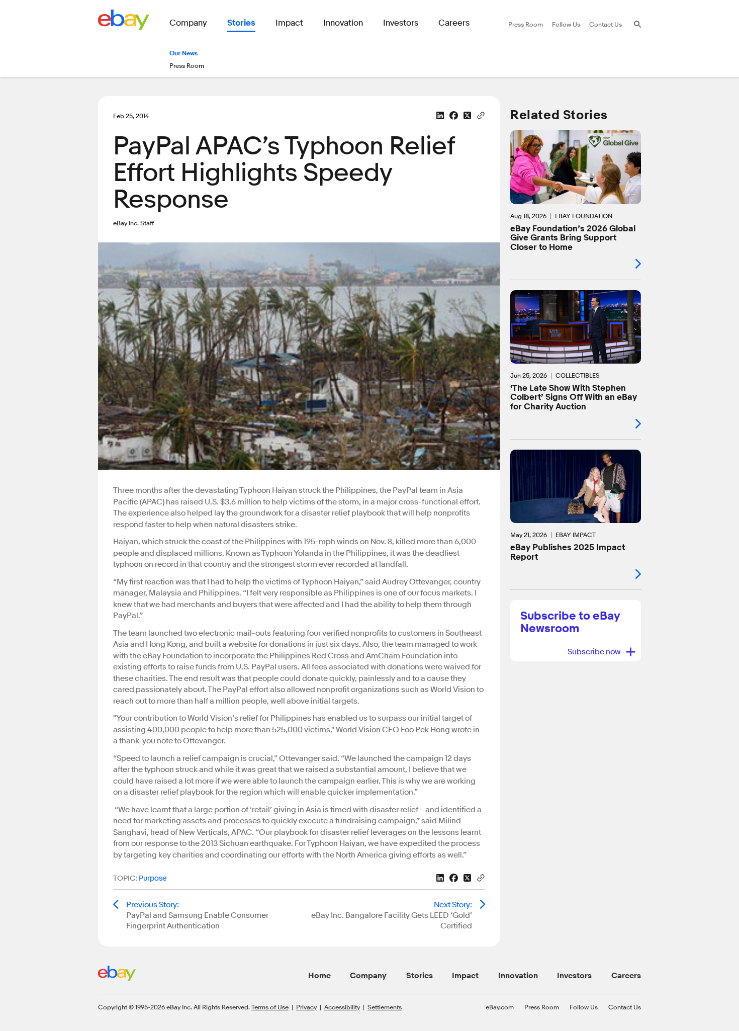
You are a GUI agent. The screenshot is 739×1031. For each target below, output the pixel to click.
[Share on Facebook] (453, 115)
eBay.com (500, 1007)
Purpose (153, 878)
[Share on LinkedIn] (440, 115)
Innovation (518, 976)
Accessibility (342, 1007)
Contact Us (624, 1007)
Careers (626, 976)
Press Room (541, 1007)
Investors (574, 976)
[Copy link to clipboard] (481, 114)
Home (319, 976)
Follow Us (584, 1007)
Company (368, 976)
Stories (419, 976)
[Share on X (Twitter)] (467, 115)
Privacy (306, 1007)
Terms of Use (270, 1007)
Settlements (384, 1007)
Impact (465, 976)
